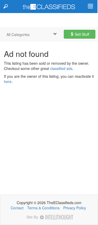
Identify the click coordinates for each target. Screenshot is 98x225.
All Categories (18, 34)
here (7, 81)
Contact (17, 207)
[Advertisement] (49, 136)
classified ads (61, 68)
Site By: (33, 217)
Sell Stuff (81, 34)
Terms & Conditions (43, 207)
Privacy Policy (74, 207)
